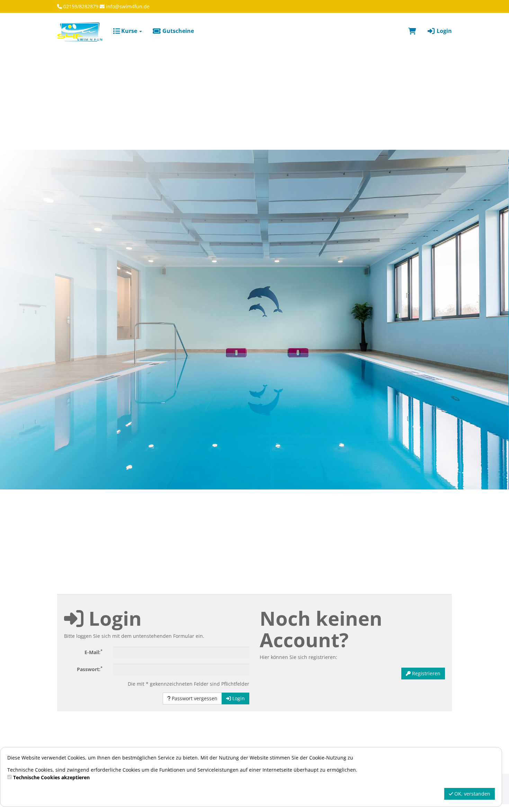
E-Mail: (93, 651)
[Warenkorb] (412, 31)
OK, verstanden (471, 793)
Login (443, 31)
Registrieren (425, 673)
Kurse (129, 31)
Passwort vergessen (193, 698)
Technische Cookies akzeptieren (51, 777)
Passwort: (89, 668)
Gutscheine (177, 31)
